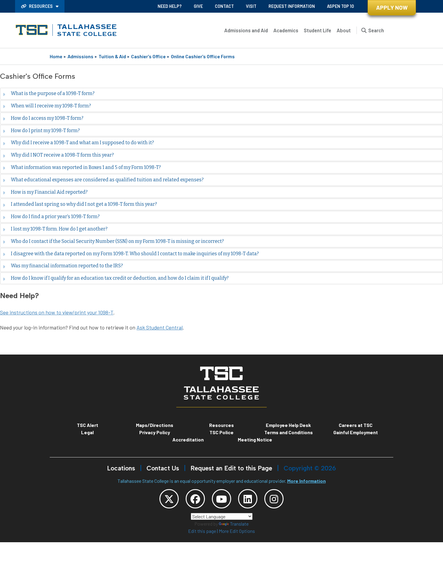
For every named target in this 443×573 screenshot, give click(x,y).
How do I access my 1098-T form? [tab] (47, 118)
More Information (306, 481)
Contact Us (162, 468)
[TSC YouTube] (221, 498)
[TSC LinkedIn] (247, 498)
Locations (121, 468)
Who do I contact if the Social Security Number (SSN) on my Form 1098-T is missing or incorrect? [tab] (117, 241)
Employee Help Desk (288, 425)
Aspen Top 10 (340, 6)
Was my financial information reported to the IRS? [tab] (67, 266)
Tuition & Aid (112, 56)
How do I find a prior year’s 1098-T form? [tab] (55, 216)
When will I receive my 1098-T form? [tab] (51, 106)
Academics (285, 30)
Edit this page (202, 531)
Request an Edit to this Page (231, 468)
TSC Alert (87, 425)
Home (56, 56)
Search (376, 30)
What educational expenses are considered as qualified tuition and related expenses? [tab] (107, 180)
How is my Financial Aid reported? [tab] (49, 192)
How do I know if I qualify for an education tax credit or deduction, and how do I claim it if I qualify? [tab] (120, 278)
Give (198, 6)
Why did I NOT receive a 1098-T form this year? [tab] (62, 155)
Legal (87, 432)
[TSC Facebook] (195, 498)
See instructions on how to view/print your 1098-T (56, 312)
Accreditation (188, 439)
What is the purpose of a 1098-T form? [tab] (53, 93)
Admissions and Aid (246, 30)
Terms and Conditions (288, 432)
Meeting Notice (255, 439)
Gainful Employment (355, 432)
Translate (239, 524)
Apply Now (392, 7)
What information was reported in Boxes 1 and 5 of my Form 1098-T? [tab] (86, 167)
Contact (224, 6)
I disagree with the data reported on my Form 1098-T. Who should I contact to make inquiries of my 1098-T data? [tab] (135, 253)
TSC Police (221, 432)
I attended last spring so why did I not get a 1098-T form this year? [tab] (84, 204)
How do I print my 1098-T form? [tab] (45, 130)
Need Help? (170, 6)
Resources (41, 6)
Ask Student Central (160, 327)
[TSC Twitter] (169, 498)
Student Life (317, 30)
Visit (251, 6)
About (344, 30)
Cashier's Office (148, 56)
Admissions (80, 56)
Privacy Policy (154, 432)
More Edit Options (237, 531)
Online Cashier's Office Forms (203, 56)
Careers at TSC (355, 425)
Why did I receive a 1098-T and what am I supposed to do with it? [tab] (82, 142)
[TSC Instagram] (274, 498)
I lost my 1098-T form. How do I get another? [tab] (59, 229)
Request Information (292, 6)
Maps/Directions (154, 425)
